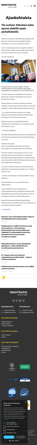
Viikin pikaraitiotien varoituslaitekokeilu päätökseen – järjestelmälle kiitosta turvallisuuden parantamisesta (16, 246)
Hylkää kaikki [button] (20, 437)
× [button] (25, 402)
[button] (14, 441)
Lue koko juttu (6, 209)
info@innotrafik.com (10, 312)
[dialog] (15, 421)
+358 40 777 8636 (27, 310)
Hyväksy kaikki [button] (9, 437)
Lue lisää (5, 419)
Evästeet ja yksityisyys (28, 435)
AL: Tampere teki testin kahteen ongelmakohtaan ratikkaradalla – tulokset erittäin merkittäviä (16, 257)
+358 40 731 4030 (9, 310)
